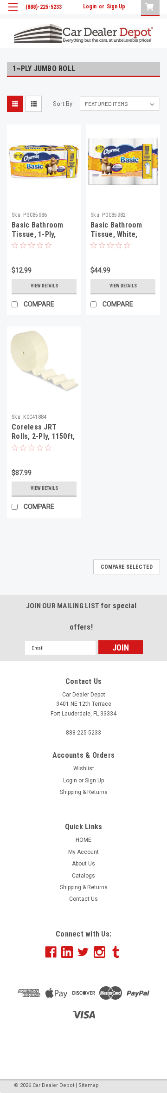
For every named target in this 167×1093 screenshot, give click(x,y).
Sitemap (88, 1085)
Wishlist (83, 768)
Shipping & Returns (84, 792)
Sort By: (63, 103)
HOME (83, 840)
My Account (83, 852)
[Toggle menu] (13, 13)
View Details (44, 285)
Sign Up (116, 6)
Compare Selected (127, 567)
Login (89, 6)
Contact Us (83, 899)
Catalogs (83, 875)
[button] (83, 1048)
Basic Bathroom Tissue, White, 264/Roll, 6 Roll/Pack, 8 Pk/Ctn (121, 239)
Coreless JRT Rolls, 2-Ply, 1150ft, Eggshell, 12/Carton (44, 436)
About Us (83, 863)
